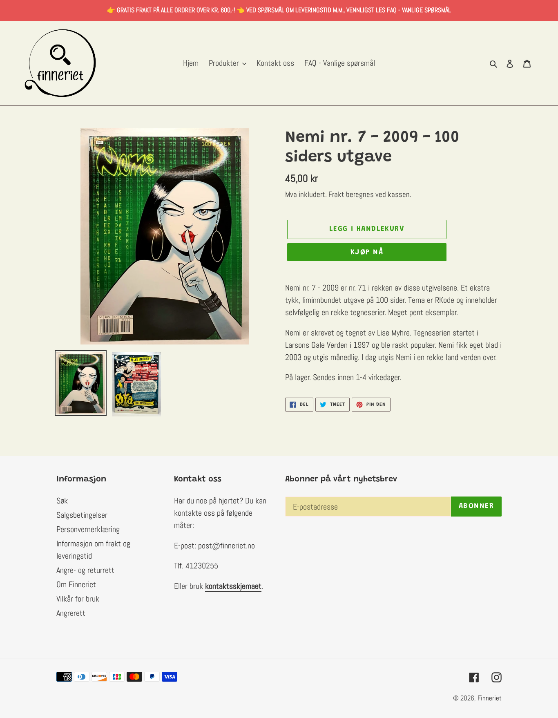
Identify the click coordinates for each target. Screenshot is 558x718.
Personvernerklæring (88, 529)
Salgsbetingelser (81, 515)
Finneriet (490, 697)
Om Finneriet (76, 584)
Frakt (336, 194)
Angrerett (70, 613)
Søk (62, 500)
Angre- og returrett (85, 570)
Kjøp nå (366, 252)
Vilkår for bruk (77, 598)
